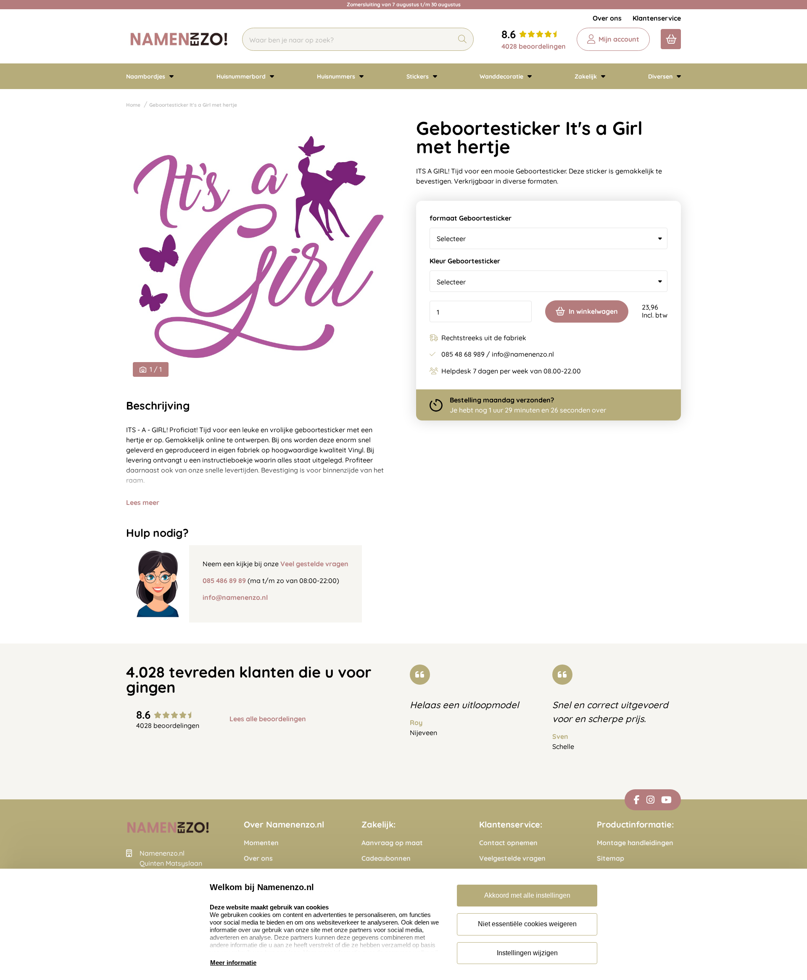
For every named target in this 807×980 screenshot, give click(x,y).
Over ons (607, 18)
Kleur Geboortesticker (465, 261)
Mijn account (619, 39)
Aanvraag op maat (392, 843)
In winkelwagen (593, 311)
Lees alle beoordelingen (267, 719)
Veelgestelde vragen (512, 858)
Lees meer (142, 502)
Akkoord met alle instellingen (527, 895)
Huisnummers (337, 76)
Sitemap (610, 858)
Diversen (661, 76)
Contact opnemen (508, 843)
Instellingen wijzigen (527, 952)
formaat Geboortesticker (471, 218)
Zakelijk (587, 76)
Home (133, 105)
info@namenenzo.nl (235, 597)
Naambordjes (146, 76)
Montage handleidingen (635, 843)
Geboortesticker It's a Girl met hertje (193, 105)
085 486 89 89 (224, 580)
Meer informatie (233, 962)
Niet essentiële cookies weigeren (527, 923)
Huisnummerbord (241, 76)
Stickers (418, 76)
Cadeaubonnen (386, 858)
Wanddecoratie (502, 76)
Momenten (261, 843)
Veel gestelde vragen (314, 564)
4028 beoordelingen (533, 46)
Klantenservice (657, 18)
